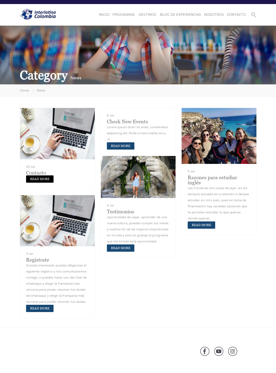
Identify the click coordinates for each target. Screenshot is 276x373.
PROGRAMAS (124, 15)
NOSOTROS (214, 15)
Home (24, 90)
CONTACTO (236, 15)
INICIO (104, 15)
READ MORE (40, 179)
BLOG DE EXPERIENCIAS (180, 15)
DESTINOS (147, 15)
